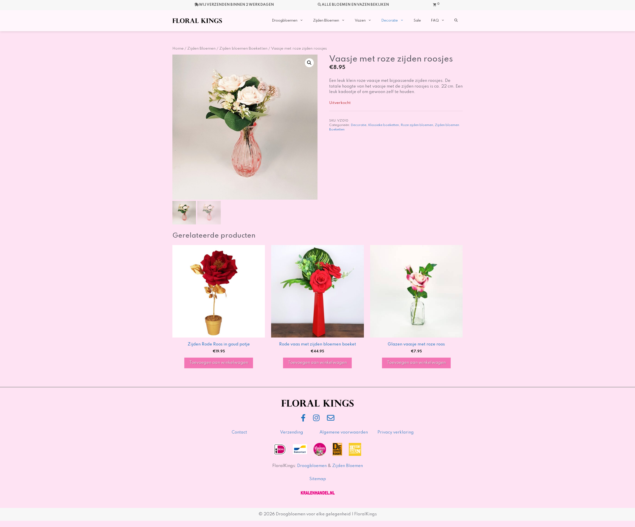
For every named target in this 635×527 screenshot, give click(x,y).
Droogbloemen (284, 20)
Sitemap (317, 479)
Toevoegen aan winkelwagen (218, 363)
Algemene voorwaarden (343, 432)
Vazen (360, 20)
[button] (456, 20)
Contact (239, 432)
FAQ (435, 20)
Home (178, 49)
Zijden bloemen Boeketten (243, 49)
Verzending (291, 432)
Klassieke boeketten (383, 125)
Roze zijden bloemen (417, 125)
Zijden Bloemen (326, 20)
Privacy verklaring (396, 432)
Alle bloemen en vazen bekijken (355, 4)
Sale (417, 20)
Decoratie (389, 20)
